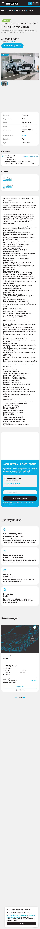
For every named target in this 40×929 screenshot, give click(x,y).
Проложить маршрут (12, 484)
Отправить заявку (20, 498)
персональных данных (9, 504)
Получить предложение (12, 46)
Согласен (21, 923)
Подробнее (20, 686)
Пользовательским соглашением (17, 915)
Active (24, 135)
